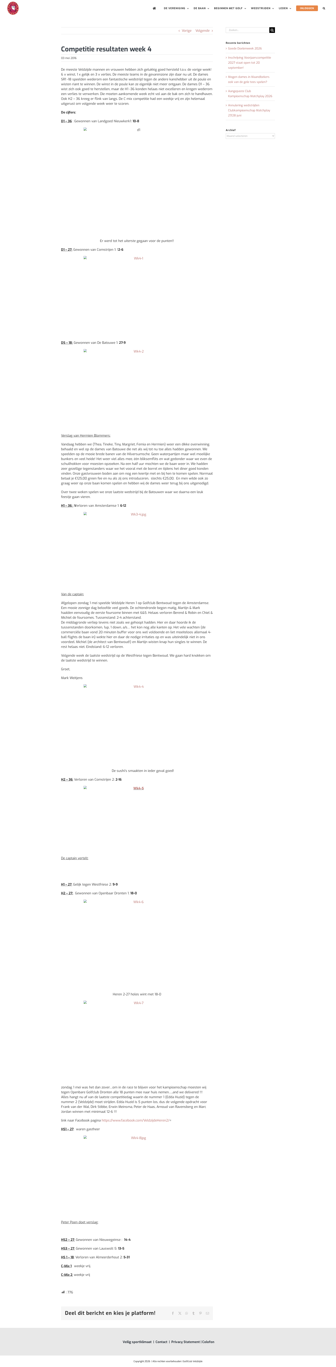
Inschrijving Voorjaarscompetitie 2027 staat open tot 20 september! (249, 63)
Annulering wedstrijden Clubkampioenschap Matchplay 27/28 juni (249, 110)
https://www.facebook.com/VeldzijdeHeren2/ (135, 1120)
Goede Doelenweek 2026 (245, 48)
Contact (161, 1342)
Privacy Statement (185, 1342)
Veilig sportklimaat (137, 1342)
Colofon (208, 1342)
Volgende (202, 30)
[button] (324, 8)
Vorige (187, 30)
